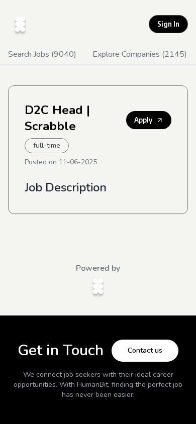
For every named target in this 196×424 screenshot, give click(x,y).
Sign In (168, 24)
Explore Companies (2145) (139, 54)
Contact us (145, 350)
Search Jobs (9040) (42, 54)
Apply (143, 120)
